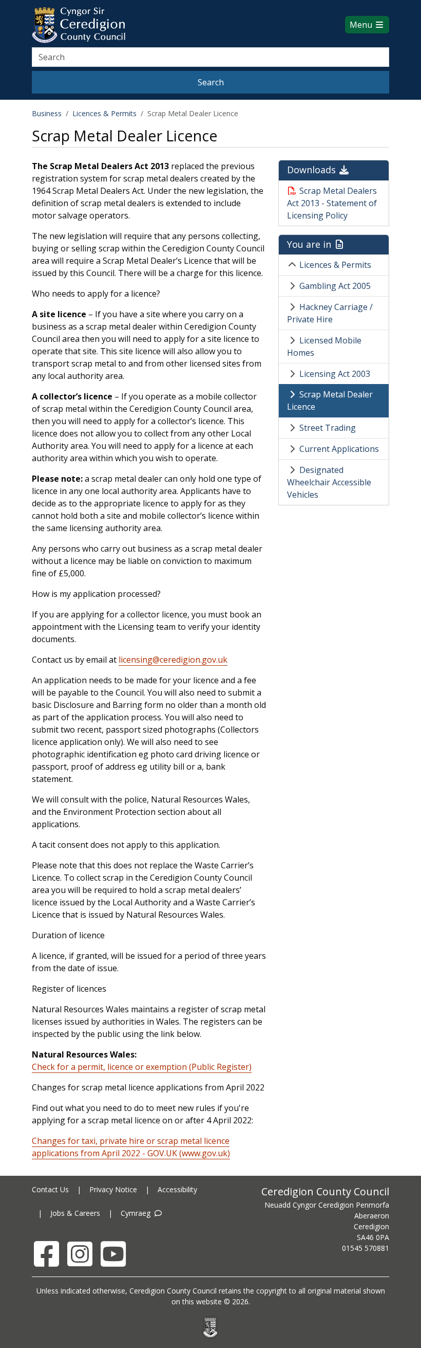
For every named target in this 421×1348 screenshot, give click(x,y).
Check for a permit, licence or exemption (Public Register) (142, 1066)
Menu (362, 24)
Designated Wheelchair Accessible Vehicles (329, 482)
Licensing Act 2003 (334, 373)
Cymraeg (136, 1213)
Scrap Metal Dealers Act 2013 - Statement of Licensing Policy (332, 203)
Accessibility (177, 1189)
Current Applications (339, 448)
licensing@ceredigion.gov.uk (173, 659)
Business (47, 113)
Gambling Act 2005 (335, 286)
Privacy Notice (113, 1189)
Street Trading (327, 427)
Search (211, 82)
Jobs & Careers (75, 1213)
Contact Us (50, 1189)
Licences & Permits (104, 113)
